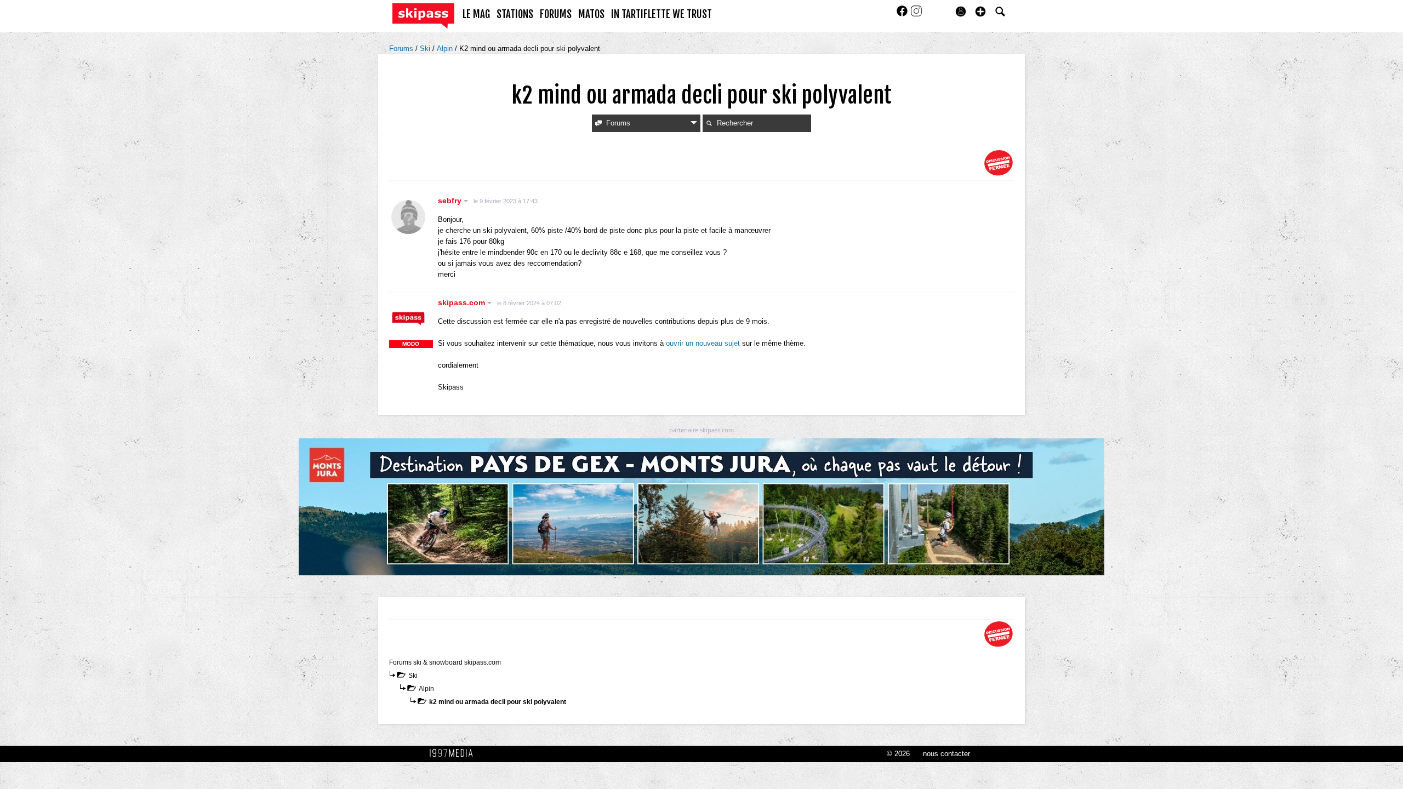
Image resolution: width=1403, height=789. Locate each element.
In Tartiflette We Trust (661, 14)
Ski (426, 48)
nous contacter (946, 754)
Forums (402, 48)
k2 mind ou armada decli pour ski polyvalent (497, 702)
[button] (980, 11)
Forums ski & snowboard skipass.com (445, 662)
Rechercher (735, 123)
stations (515, 14)
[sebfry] (408, 217)
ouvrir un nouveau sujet (703, 343)
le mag (476, 14)
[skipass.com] (408, 319)
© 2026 (898, 754)
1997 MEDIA (454, 753)
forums (556, 14)
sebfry (451, 200)
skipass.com (462, 302)
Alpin (446, 48)
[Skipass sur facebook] (903, 14)
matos (591, 14)
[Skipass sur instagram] (916, 14)
